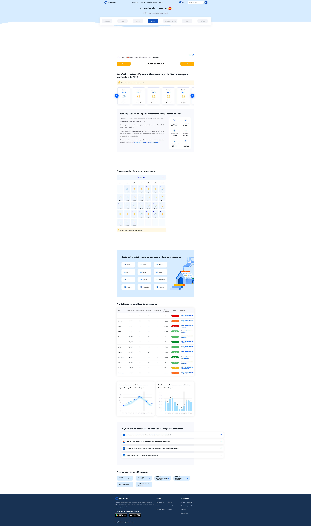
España (143, 2)
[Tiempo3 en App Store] (135, 515)
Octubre (186, 64)
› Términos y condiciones (187, 502)
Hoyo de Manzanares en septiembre (187, 357)
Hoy (187, 21)
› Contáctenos (184, 513)
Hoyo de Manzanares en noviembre (187, 367)
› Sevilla (169, 509)
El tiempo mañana (124, 484)
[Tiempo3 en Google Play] (121, 515)
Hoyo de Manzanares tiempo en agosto (162, 478)
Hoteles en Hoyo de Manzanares (143, 484)
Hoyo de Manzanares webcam (178, 478)
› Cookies (183, 509)
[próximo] (192, 96)
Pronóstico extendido (170, 21)
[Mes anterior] (119, 177)
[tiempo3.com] (111, 2)
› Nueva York (170, 506)
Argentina (135, 2)
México (161, 2)
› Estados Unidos (160, 509)
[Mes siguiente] (163, 177)
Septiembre (153, 21)
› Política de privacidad (187, 506)
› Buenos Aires (160, 502)
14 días (122, 21)
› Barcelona (159, 506)
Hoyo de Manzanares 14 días (124, 478)
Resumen (107, 21)
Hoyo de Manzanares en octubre (187, 362)
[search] (205, 2)
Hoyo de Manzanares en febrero (187, 321)
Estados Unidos (152, 2)
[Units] (181, 2)
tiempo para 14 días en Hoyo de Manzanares (147, 142)
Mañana (203, 21)
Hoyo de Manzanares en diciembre (187, 372)
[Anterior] (117, 96)
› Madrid (169, 502)
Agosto (138, 21)
